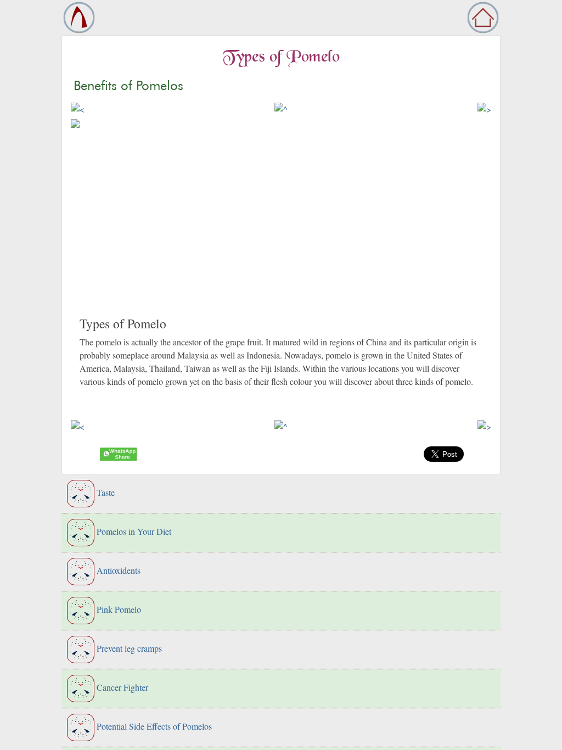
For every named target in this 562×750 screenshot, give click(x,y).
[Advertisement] (281, 233)
